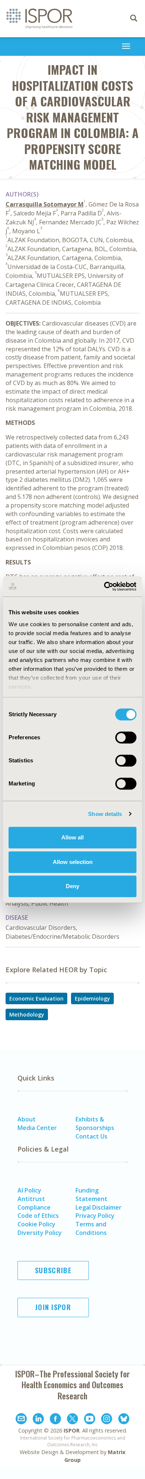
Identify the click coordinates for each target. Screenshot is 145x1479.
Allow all (72, 837)
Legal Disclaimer (98, 1207)
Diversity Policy (39, 1233)
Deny (72, 886)
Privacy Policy (95, 1215)
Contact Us (91, 1136)
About (26, 1119)
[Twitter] (72, 1420)
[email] (21, 1420)
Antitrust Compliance (34, 1203)
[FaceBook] (55, 1420)
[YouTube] (89, 1420)
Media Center (37, 1128)
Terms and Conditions (91, 1228)
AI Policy (29, 1190)
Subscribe (53, 1270)
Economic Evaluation (36, 998)
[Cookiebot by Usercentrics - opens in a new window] (104, 586)
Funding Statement (91, 1194)
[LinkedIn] (38, 1420)
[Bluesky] (123, 1420)
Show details (105, 814)
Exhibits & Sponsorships (94, 1123)
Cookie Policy (36, 1224)
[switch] (125, 737)
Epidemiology (92, 998)
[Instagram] (106, 1420)
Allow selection (73, 862)
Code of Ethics (38, 1215)
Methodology (26, 1014)
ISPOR (72, 1430)
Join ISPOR (53, 1307)
